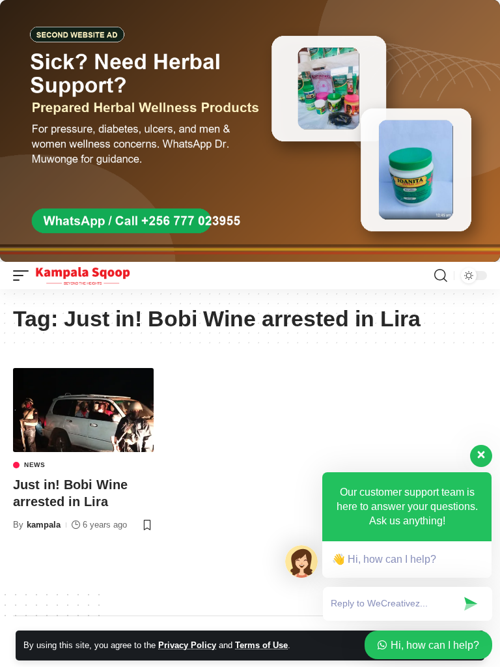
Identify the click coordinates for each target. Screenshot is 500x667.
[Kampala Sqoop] (82, 275)
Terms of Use (261, 645)
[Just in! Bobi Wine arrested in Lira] (83, 410)
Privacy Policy (187, 645)
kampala (44, 525)
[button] (24, 275)
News (35, 465)
